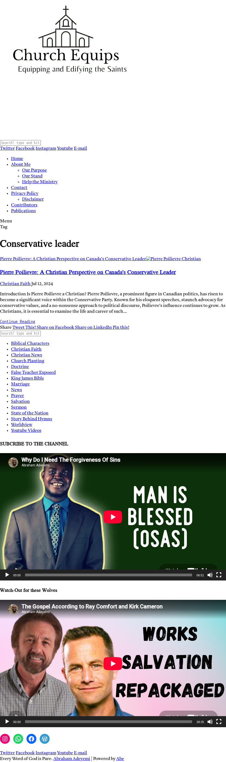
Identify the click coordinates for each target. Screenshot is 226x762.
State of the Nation (30, 413)
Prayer (17, 396)
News (16, 390)
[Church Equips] (69, 137)
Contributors (24, 205)
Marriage (20, 384)
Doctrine (20, 367)
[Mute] (210, 575)
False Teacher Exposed (33, 373)
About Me (21, 164)
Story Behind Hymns (31, 419)
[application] (113, 516)
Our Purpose (34, 170)
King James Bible (27, 378)
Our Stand (32, 176)
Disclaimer (33, 199)
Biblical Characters (30, 343)
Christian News (26, 355)
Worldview (21, 425)
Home (17, 159)
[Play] (7, 575)
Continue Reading (17, 321)
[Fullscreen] (219, 575)
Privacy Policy (24, 193)
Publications (23, 211)
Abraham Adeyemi (71, 759)
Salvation (20, 402)
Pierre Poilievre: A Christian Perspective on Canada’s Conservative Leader (73, 259)
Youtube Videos (26, 431)
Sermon (19, 407)
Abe (120, 759)
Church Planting (27, 361)
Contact (19, 188)
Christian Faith (15, 284)
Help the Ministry (40, 182)
